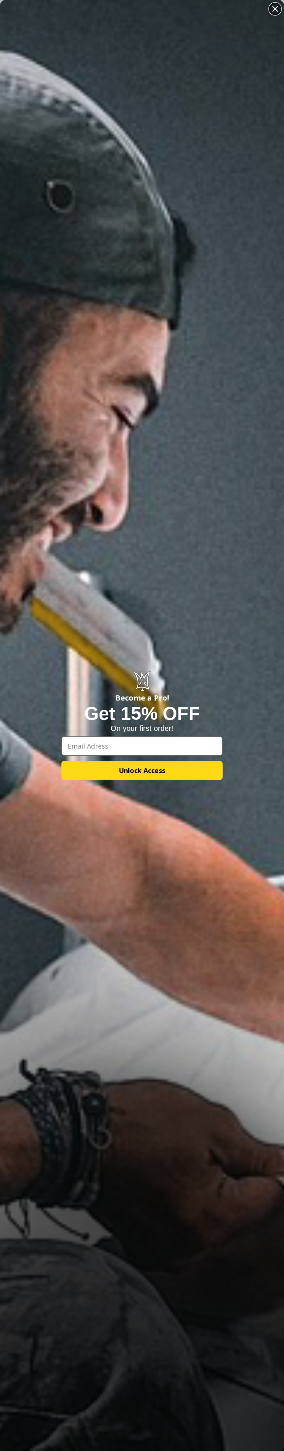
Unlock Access (142, 770)
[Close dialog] (275, 9)
